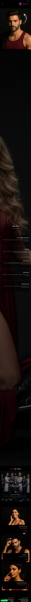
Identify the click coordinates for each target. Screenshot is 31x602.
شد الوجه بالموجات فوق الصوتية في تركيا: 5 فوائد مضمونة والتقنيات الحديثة (23, 600)
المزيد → (25, 587)
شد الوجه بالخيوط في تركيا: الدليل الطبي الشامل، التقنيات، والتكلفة (9, 600)
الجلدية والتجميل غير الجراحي (10, 597)
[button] (28, 1)
